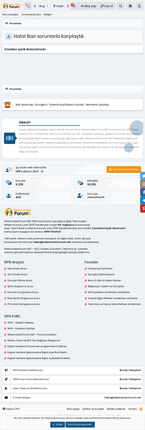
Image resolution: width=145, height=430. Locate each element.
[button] (47, 6)
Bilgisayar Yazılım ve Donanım (106, 286)
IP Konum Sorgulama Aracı (24, 304)
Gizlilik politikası (116, 409)
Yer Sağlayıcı (66, 225)
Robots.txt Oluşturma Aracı (24, 298)
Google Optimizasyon (101, 274)
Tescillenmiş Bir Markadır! (109, 228)
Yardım (132, 409)
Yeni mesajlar (10, 14)
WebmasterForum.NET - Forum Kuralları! (32, 334)
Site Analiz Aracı (17, 268)
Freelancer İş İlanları (100, 268)
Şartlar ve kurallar (93, 409)
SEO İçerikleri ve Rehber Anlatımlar (109, 292)
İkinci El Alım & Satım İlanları (104, 280)
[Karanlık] (139, 6)
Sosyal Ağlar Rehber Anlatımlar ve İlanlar (113, 298)
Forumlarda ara (31, 14)
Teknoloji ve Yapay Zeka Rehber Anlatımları (114, 304)
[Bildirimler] (74, 6)
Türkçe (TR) (12, 409)
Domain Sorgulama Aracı (23, 292)
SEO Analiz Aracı (17, 274)
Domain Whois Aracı (20, 280)
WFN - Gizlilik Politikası (21, 322)
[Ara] (121, 6)
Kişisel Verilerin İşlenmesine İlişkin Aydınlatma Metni (39, 358)
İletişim (48, 14)
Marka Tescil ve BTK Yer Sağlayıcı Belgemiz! (34, 340)
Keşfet (61, 6)
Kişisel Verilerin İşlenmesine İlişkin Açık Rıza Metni (37, 352)
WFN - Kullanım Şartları (21, 328)
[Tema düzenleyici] (130, 6)
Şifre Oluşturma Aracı (20, 286)
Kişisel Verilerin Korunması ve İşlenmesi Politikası (37, 346)
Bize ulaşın (73, 409)
